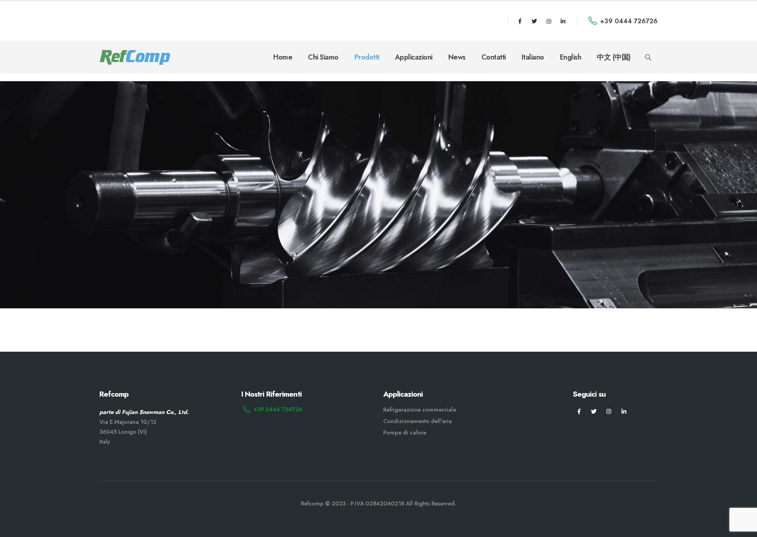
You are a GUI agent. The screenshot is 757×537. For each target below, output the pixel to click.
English (571, 57)
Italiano (533, 57)
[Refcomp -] (134, 57)
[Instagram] (548, 21)
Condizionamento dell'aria (417, 421)
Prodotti (366, 57)
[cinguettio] (534, 21)
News (457, 57)
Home (282, 57)
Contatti (493, 57)
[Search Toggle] (648, 57)
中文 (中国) (614, 57)
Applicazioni (414, 57)
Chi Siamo (323, 57)
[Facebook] (520, 21)
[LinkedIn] (563, 21)
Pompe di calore (404, 432)
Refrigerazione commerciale (419, 410)
